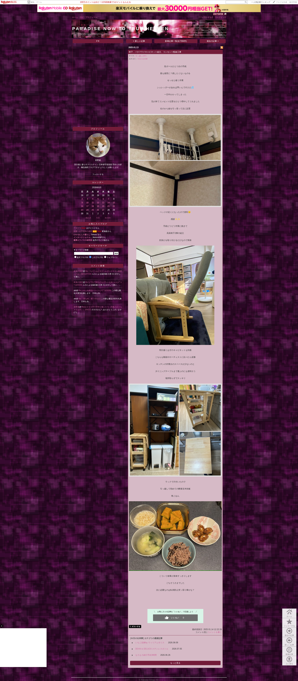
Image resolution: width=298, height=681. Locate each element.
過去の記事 (289, 635)
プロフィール (92, 17)
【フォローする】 (206, 17)
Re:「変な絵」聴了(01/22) (90, 299)
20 (103, 206)
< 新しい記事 (139, 41)
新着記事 (289, 654)
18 (93, 206)
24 (87, 210)
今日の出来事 (142, 59)
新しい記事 (289, 645)
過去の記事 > (213, 41)
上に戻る (289, 664)
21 (108, 206)
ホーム (75, 17)
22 (114, 206)
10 (87, 202)
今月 (98, 218)
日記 (82, 17)
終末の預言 (78, 271)
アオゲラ (77, 228)
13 (103, 202)
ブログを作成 (281, 2)
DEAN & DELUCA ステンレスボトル (151, 649)
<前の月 (88, 218)
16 (82, 206)
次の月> (108, 218)
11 (93, 202)
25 (93, 210)
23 (82, 210)
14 (108, 202)
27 (103, 210)
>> (260, 2)
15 (114, 202)
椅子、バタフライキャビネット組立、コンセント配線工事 (155, 52)
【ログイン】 (220, 17)
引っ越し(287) (141, 56)
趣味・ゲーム (36, 2)
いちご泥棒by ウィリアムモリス (149, 642)
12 (98, 202)
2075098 (218, 14)
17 (87, 206)
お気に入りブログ (98, 224)
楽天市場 (293, 2)
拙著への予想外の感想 (83, 231)
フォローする (289, 626)
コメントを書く (215, 632)
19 (98, 206)
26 (98, 210)
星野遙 (76, 307)
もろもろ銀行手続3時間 (146, 655)
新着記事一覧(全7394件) (176, 41)
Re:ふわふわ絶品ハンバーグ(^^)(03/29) (95, 290)
